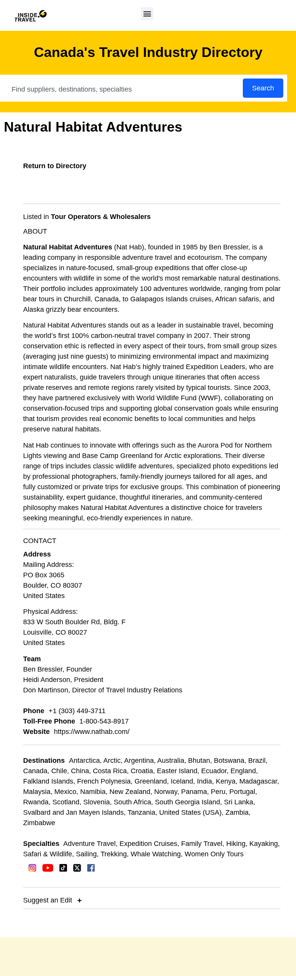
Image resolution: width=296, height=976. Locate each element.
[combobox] (122, 89)
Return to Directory (54, 166)
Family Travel (201, 843)
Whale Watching (156, 854)
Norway (165, 792)
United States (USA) (190, 812)
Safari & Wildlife (47, 854)
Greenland (151, 781)
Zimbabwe (39, 823)
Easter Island (177, 771)
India (204, 781)
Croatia (142, 771)
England (243, 771)
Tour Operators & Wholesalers (101, 217)
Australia (170, 760)
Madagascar (258, 781)
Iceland (182, 781)
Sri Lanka (238, 802)
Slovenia (96, 802)
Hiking (236, 843)
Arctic (112, 760)
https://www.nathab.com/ (92, 731)
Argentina (139, 760)
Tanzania (141, 812)
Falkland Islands (48, 781)
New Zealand (129, 792)
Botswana (229, 760)
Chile (59, 771)
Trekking (114, 854)
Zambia (237, 812)
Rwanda (36, 802)
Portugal (242, 792)
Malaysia (36, 792)
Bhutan (199, 760)
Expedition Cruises (148, 843)
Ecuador (214, 771)
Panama (194, 792)
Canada (35, 771)
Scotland (65, 802)
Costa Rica (110, 771)
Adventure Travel (89, 843)
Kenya (225, 781)
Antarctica (84, 760)
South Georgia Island (187, 802)
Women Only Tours (214, 854)
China (80, 771)
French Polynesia (104, 781)
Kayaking (263, 843)
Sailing (86, 854)
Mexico (65, 792)
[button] (147, 13)
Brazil (257, 760)
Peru (218, 792)
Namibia (93, 792)
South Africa (132, 802)
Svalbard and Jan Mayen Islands (73, 812)
